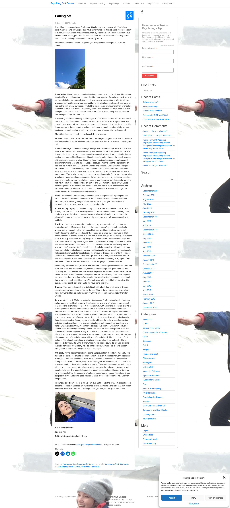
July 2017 (147, 277)
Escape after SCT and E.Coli (155, 115)
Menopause (148, 366)
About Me (82, 3)
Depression (124, 464)
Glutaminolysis (149, 358)
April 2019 (147, 225)
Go (172, 179)
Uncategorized (149, 414)
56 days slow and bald (152, 110)
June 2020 (147, 208)
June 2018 (147, 242)
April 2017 (147, 290)
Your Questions (149, 418)
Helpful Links (153, 3)
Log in (145, 430)
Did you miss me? (150, 101)
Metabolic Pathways (151, 371)
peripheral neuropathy (152, 388)
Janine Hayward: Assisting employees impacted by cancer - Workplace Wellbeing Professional (157, 142)
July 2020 (147, 203)
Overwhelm (85, 466)
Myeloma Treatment (151, 375)
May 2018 (147, 246)
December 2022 (150, 190)
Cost (117, 464)
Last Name (147, 66)
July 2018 (147, 238)
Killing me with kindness (153, 161)
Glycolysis (147, 362)
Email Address (149, 48)
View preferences (215, 497)
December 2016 (150, 307)
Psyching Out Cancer (62, 3)
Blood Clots (148, 319)
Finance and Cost (69, 464)
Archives (126, 3)
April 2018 (147, 251)
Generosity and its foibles (154, 148)
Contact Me (139, 3)
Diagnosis (147, 340)
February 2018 (149, 255)
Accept (172, 497)
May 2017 (147, 285)
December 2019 (150, 216)
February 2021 (149, 195)
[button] (224, 477)
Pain (144, 384)
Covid (145, 336)
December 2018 (150, 229)
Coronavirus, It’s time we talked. (156, 119)
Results (146, 401)
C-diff (145, 323)
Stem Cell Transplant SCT (154, 405)
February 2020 (149, 212)
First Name (147, 57)
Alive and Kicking (150, 106)
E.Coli (145, 345)
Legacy (64, 466)
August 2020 (148, 199)
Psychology (114, 3)
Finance (58, 466)
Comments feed (150, 439)
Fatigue (146, 349)
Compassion (109, 464)
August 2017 (148, 272)
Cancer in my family (151, 327)
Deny (193, 497)
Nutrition (77, 466)
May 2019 (147, 220)
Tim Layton (147, 135)
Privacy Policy (194, 503)
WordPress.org (149, 443)
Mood (70, 466)
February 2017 (149, 298)
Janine (145, 131)
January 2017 (148, 303)
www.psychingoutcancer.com (89, 444)
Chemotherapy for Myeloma (155, 332)
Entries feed (148, 434)
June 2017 (147, 281)
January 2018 (148, 259)
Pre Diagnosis (149, 392)
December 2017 (150, 264)
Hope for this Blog (97, 3)
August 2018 (148, 234)
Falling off (63, 15)
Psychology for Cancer (85, 464)
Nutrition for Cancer (151, 379)
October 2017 (148, 268)
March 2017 (148, 294)
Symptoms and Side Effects (155, 409)
